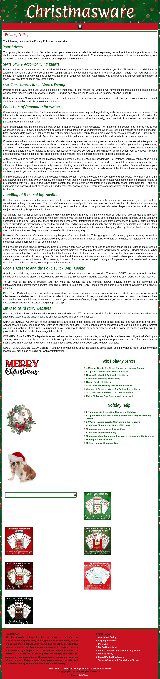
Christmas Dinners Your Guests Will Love (108, 425)
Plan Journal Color (59, 668)
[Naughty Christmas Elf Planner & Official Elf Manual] (119, 576)
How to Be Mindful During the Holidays (107, 375)
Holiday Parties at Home (99, 439)
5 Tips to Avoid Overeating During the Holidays (111, 412)
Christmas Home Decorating (101, 432)
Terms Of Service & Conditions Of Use (118, 660)
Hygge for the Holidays (98, 382)
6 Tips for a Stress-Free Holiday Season (107, 371)
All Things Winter (79, 668)
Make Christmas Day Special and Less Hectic (110, 396)
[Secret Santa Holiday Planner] (119, 506)
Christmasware (80, 11)
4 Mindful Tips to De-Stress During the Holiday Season (115, 368)
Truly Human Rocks (101, 668)
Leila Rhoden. (84, 675)
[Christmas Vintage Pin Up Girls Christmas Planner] (119, 541)
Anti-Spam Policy (107, 637)
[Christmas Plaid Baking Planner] (40, 610)
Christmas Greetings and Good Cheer (106, 429)
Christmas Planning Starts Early (103, 378)
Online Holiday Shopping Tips (102, 443)
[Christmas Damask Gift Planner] (40, 576)
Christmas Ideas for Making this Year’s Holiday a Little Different (120, 436)
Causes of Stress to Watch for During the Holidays (113, 389)
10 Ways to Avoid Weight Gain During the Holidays (113, 422)
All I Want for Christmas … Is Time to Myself (109, 392)
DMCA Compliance (108, 647)
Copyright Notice (107, 640)
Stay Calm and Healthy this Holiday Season (109, 385)
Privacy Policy (105, 653)
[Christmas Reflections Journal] (40, 541)
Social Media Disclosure (111, 657)
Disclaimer (103, 644)
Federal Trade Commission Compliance (119, 650)
